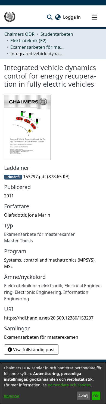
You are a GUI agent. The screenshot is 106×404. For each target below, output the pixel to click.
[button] (49, 17)
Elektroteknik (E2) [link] (28, 41)
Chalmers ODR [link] (19, 34)
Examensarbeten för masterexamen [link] (37, 47)
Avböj (83, 395)
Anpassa (11, 395)
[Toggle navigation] (94, 17)
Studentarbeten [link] (56, 34)
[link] (37, 177)
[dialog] (53, 383)
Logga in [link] (72, 17)
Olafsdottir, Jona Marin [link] (27, 215)
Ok (96, 395)
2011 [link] (9, 196)
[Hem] (9, 17)
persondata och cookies (69, 384)
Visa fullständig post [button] (33, 350)
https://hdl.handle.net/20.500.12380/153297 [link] (48, 318)
